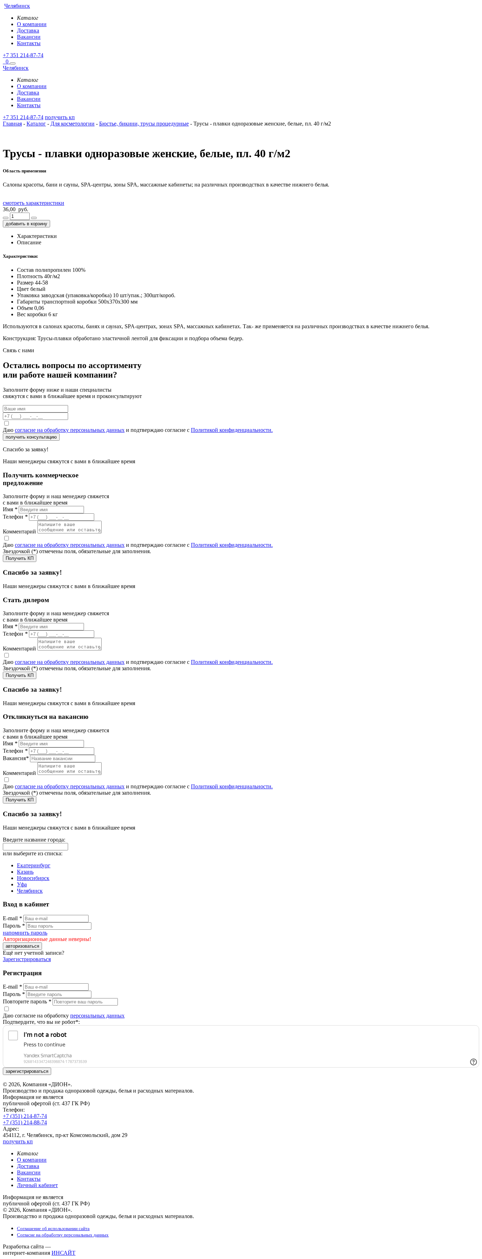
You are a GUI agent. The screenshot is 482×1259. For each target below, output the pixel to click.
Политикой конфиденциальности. (232, 430)
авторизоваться (22, 946)
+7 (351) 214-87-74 (25, 1116)
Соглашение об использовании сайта (53, 1228)
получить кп (60, 117)
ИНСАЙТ (64, 1253)
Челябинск (30, 891)
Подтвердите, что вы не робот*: (41, 1022)
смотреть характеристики (33, 203)
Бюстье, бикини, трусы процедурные (144, 124)
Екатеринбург (33, 865)
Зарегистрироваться (27, 959)
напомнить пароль (25, 933)
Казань (25, 872)
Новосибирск (33, 878)
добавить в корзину (26, 223)
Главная (12, 124)
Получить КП (20, 558)
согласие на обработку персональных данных (70, 430)
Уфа (22, 884)
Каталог (36, 124)
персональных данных (97, 1016)
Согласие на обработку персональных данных (63, 1234)
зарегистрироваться (27, 1071)
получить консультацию (31, 437)
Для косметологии (72, 124)
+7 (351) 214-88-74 (25, 1122)
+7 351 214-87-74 (23, 55)
